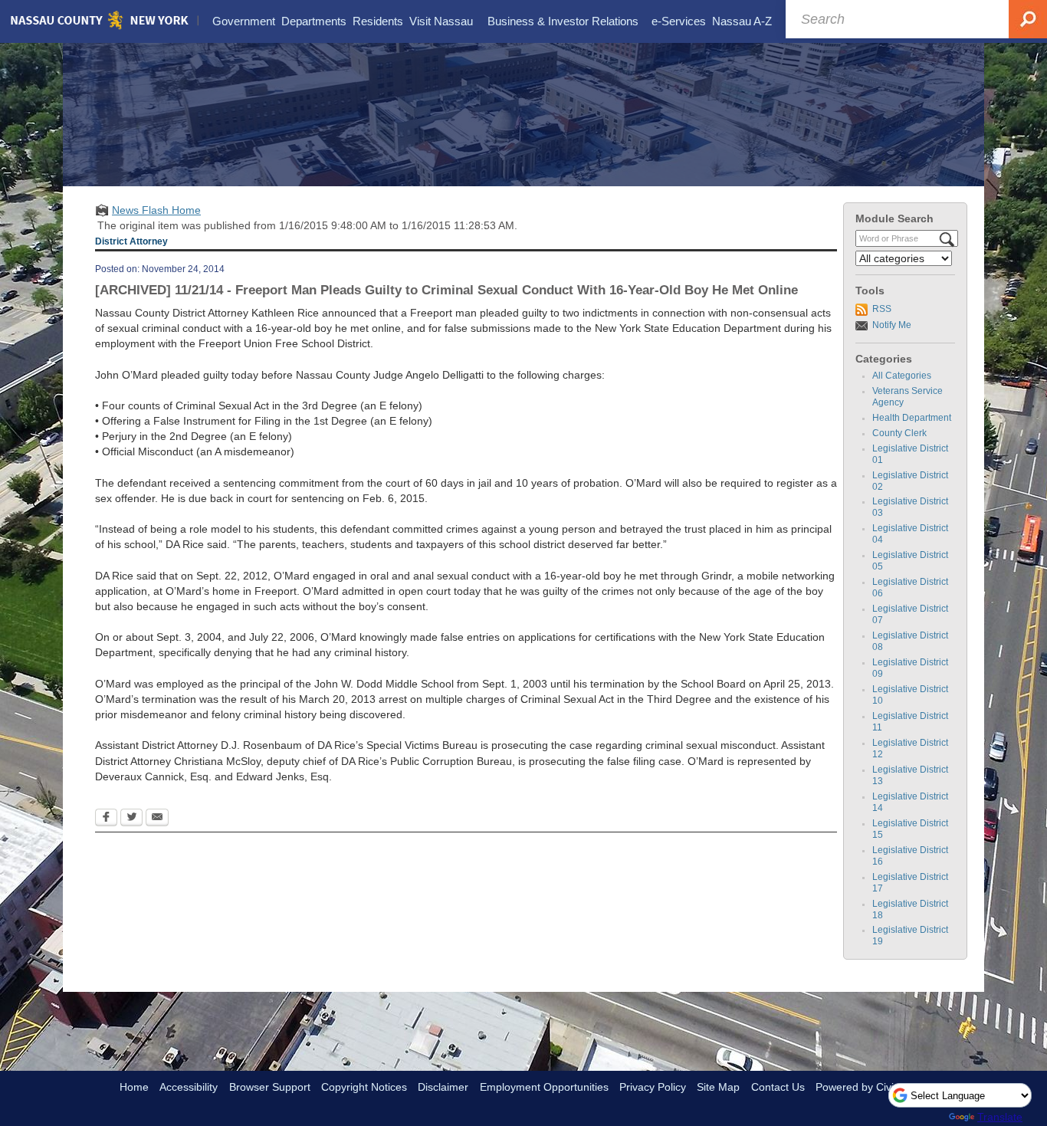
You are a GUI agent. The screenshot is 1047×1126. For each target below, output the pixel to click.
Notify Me (891, 325)
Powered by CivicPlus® (871, 1087)
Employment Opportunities (544, 1087)
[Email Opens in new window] (157, 819)
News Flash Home (156, 210)
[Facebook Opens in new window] (106, 819)
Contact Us (778, 1087)
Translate (999, 1117)
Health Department (911, 417)
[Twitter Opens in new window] (131, 819)
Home (134, 1087)
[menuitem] (243, 21)
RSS (881, 309)
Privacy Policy (652, 1087)
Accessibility (188, 1087)
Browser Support (269, 1087)
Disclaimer (443, 1087)
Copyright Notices (364, 1087)
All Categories (901, 375)
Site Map (718, 1087)
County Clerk (899, 433)
